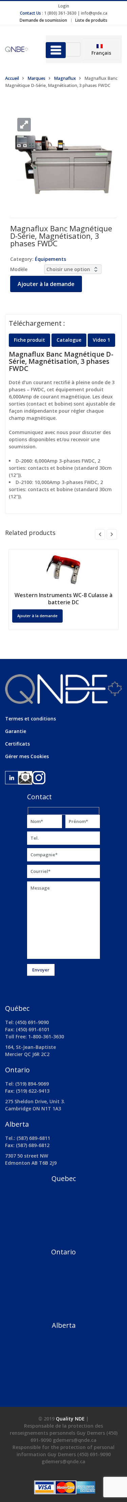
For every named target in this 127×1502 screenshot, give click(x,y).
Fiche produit (29, 340)
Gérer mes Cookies (27, 756)
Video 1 (101, 340)
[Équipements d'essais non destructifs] (20, 49)
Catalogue (69, 340)
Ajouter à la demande (46, 284)
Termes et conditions (30, 718)
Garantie (15, 731)
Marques (36, 78)
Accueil (12, 78)
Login (63, 6)
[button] (24, 124)
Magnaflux (65, 78)
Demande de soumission (43, 20)
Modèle (18, 269)
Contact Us (30, 13)
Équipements (50, 259)
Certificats (17, 743)
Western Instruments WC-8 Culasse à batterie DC (63, 598)
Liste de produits (91, 20)
